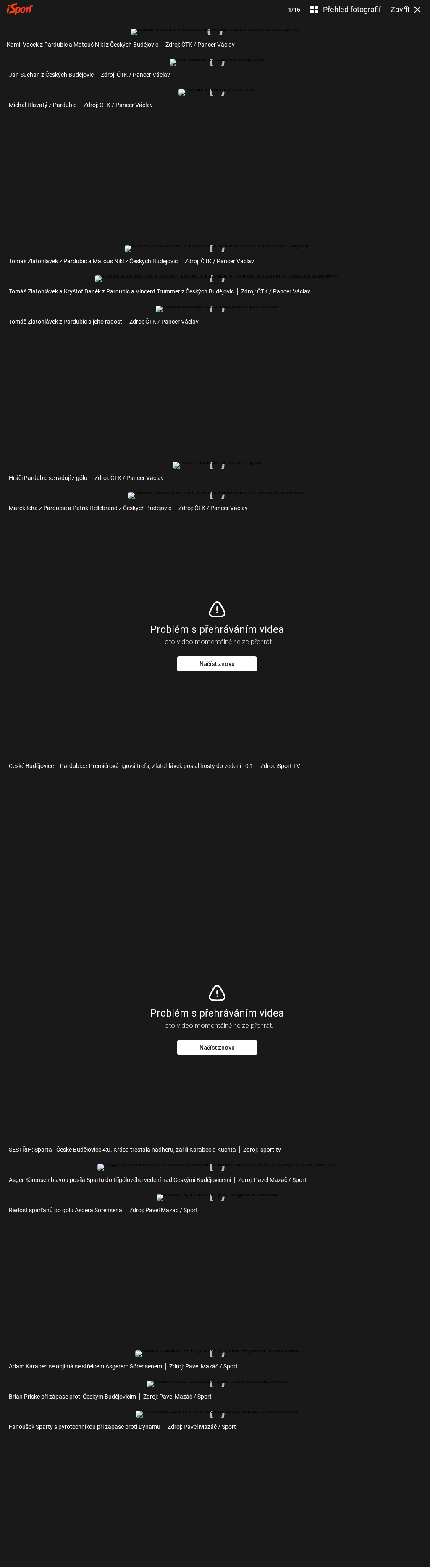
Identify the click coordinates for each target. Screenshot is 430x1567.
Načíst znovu (217, 663)
